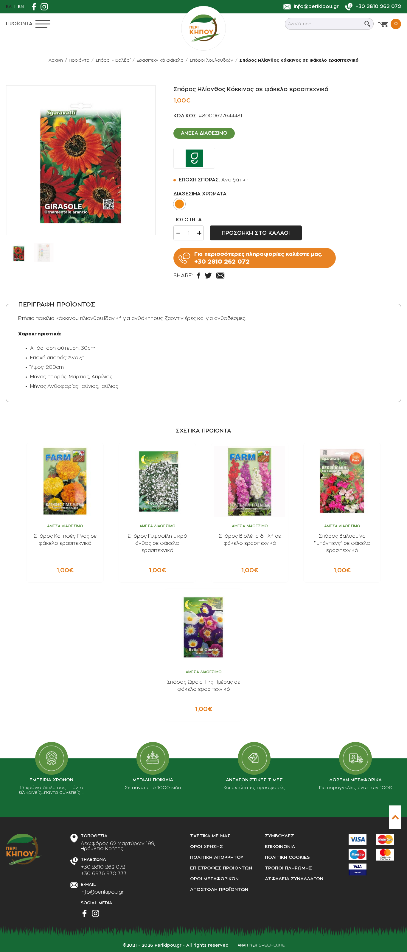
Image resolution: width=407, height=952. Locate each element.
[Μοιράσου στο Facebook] (198, 276)
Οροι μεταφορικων (214, 879)
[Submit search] (367, 23)
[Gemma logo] (194, 158)
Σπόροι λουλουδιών (211, 60)
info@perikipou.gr (102, 892)
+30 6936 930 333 (104, 873)
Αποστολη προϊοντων (219, 889)
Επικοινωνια (280, 846)
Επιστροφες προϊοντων (221, 868)
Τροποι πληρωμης (288, 868)
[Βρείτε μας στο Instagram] (46, 6)
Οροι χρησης (206, 846)
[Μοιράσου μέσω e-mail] (220, 276)
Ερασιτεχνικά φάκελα (160, 60)
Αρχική (56, 60)
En (21, 6)
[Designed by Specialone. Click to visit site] (261, 945)
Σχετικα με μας (210, 836)
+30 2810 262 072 (103, 867)
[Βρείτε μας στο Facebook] (35, 6)
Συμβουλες (279, 836)
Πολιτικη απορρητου (216, 857)
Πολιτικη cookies (287, 857)
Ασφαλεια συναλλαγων (294, 879)
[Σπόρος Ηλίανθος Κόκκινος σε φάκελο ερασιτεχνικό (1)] (81, 160)
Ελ (9, 6)
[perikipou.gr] (203, 28)
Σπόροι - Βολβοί (113, 60)
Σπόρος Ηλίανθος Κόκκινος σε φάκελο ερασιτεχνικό (298, 60)
